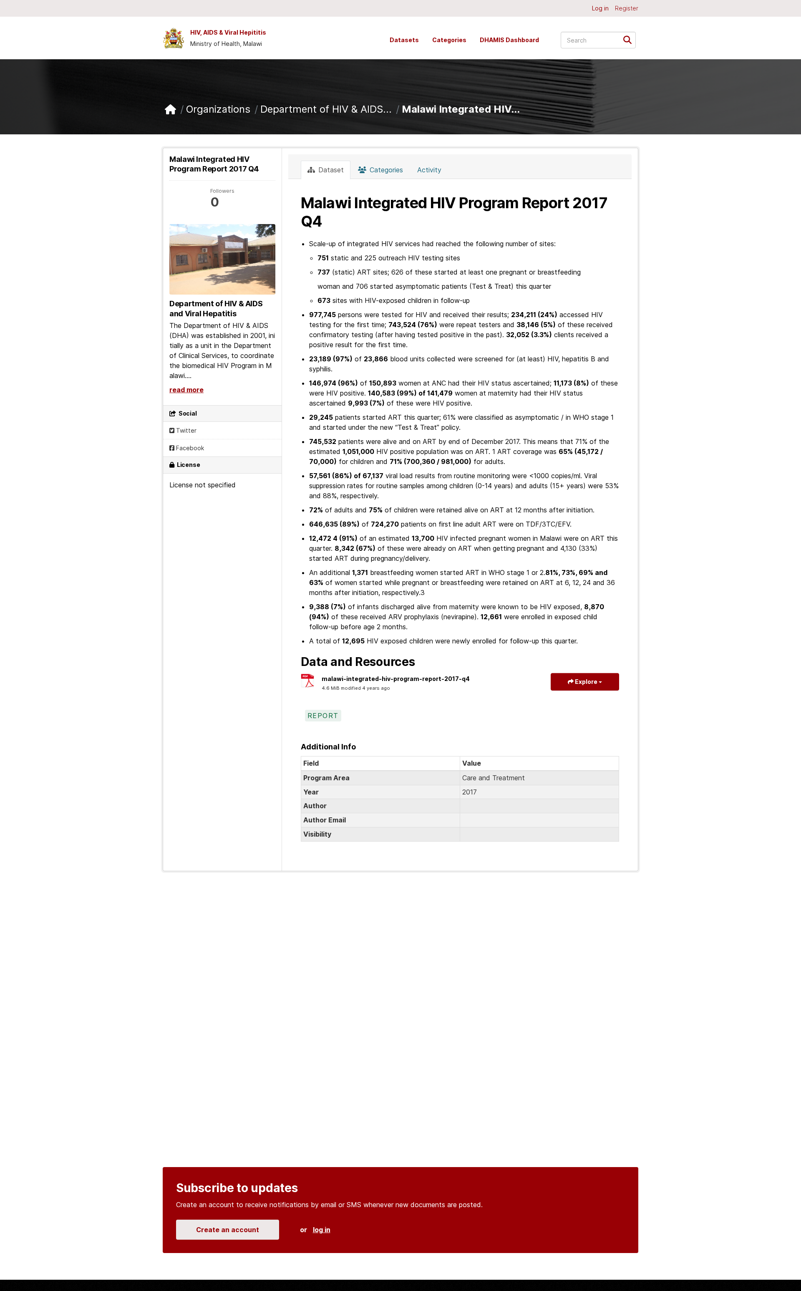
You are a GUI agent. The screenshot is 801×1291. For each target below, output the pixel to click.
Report (323, 715)
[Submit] (630, 39)
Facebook (189, 447)
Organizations (218, 109)
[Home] (170, 109)
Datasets (404, 39)
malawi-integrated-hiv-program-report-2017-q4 (396, 678)
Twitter (185, 430)
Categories (449, 39)
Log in (600, 8)
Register (626, 8)
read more (186, 390)
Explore (586, 681)
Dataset (330, 170)
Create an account (227, 1229)
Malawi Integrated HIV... (461, 109)
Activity (429, 170)
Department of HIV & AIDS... (326, 109)
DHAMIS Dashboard (509, 39)
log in (321, 1229)
